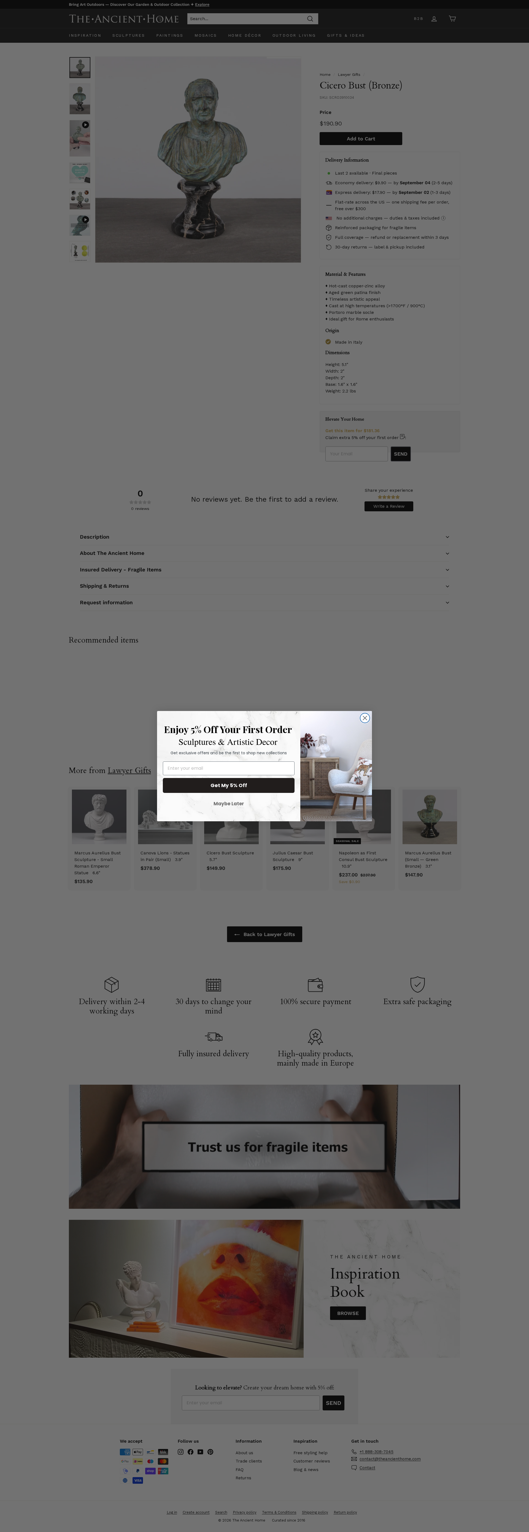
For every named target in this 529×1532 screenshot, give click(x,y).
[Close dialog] (365, 718)
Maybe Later (229, 803)
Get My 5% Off (228, 785)
